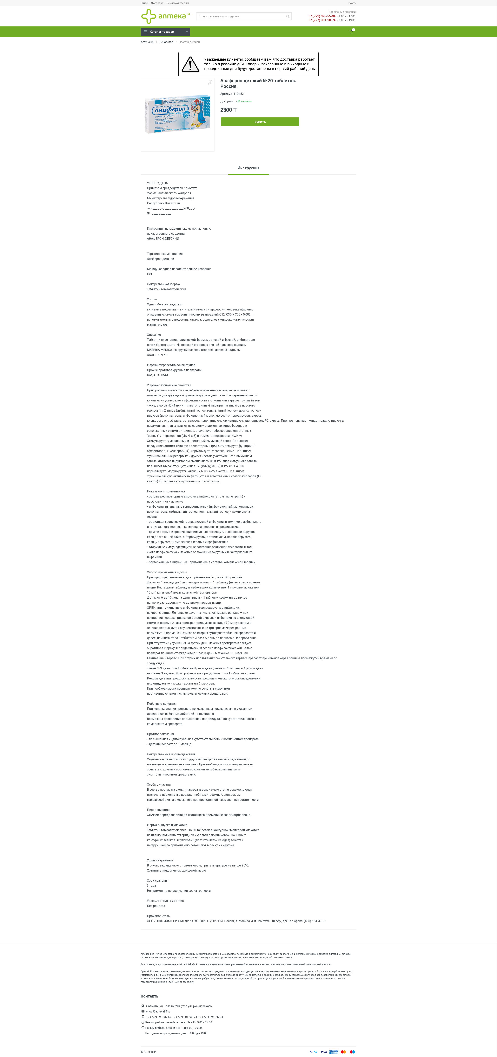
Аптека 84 (147, 42)
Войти (352, 3)
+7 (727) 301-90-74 (321, 20)
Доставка (157, 3)
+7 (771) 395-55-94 (321, 16)
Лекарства (166, 42)
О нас (144, 3)
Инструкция (249, 168)
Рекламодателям (178, 3)
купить (260, 122)
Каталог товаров (162, 31)
